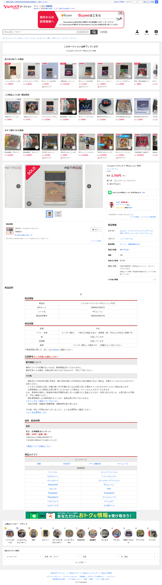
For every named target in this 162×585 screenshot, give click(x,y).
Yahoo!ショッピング (90, 573)
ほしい (97, 229)
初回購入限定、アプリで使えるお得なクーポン (59, 8)
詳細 (143, 192)
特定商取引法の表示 (59, 579)
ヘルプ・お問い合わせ (102, 579)
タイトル (65, 38)
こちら (132, 214)
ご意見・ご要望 (88, 579)
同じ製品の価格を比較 (24, 235)
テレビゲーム (41, 38)
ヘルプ (128, 2)
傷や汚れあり (125, 250)
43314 (130, 207)
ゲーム (33, 38)
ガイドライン (111, 576)
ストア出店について (74, 579)
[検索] (156, 1)
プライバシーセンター (70, 576)
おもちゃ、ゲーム (23, 38)
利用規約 (82, 576)
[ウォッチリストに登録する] (18, 76)
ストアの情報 (134, 217)
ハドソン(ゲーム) (112, 169)
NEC (48, 38)
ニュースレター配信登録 (148, 217)
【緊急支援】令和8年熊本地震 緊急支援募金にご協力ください (26, 2)
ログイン (37, 8)
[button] (132, 279)
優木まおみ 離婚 (149, 2)
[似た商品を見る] (29, 203)
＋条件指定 (103, 32)
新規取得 (49, 6)
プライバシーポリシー (53, 576)
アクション (73, 38)
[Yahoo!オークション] (18, 6)
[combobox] (39, 32)
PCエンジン (56, 38)
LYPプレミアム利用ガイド (96, 576)
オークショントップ (9, 38)
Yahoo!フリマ (74, 573)
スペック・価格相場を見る (130, 244)
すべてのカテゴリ (82, 32)
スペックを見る (96, 241)
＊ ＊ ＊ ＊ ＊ (121, 205)
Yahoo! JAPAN (119, 2)
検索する (94, 32)
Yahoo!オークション (58, 573)
